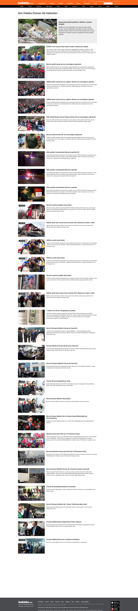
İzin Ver (81, 11)
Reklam (25, 606)
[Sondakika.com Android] (115, 605)
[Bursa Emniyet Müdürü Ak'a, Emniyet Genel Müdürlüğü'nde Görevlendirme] (31, 423)
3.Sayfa (116, 6)
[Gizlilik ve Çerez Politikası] (59, 610)
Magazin (67, 601)
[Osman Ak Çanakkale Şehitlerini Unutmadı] (31, 493)
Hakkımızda (20, 606)
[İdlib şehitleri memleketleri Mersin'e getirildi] (31, 176)
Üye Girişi (116, 3)
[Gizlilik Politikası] (49, 610)
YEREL (95, 3)
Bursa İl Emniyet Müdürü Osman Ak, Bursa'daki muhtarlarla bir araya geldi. (66, 542)
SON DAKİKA (41, 3)
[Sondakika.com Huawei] (115, 609)
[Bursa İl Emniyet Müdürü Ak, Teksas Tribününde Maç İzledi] (31, 511)
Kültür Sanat (49, 6)
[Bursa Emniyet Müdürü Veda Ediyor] (31, 405)
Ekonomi (57, 601)
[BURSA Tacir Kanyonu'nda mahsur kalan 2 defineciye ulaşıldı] (31, 53)
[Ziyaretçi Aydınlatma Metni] (91, 610)
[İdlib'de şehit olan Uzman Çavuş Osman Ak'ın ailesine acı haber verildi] (31, 229)
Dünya (52, 601)
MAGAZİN (87, 3)
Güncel (47, 601)
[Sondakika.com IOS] (115, 602)
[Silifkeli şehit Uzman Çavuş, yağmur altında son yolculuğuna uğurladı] (31, 88)
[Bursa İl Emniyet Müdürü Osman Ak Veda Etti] (31, 335)
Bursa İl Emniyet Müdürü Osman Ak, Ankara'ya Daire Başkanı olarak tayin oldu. (67, 401)
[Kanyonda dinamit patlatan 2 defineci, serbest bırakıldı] (37, 31)
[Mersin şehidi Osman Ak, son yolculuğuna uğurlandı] (31, 141)
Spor (62, 601)
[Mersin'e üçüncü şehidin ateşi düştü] (31, 211)
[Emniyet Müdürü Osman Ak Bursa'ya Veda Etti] (31, 352)
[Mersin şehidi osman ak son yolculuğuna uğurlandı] (31, 71)
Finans (30, 6)
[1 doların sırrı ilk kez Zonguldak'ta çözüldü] (31, 317)
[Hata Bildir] (100, 610)
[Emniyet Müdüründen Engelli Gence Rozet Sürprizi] (31, 528)
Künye (32, 606)
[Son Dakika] (25, 3)
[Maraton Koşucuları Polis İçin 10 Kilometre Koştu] (31, 440)
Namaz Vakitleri (85, 601)
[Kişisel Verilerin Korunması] (79, 610)
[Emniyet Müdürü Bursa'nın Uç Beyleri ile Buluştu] (31, 546)
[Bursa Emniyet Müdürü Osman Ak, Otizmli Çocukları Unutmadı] (31, 475)
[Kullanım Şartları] (41, 610)
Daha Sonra (72, 11)
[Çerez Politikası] (69, 610)
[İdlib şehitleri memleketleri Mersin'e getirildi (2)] (31, 159)
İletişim (28, 606)
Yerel (72, 601)
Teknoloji (39, 6)
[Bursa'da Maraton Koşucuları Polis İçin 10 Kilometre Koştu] (31, 458)
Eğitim (108, 6)
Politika (21, 6)
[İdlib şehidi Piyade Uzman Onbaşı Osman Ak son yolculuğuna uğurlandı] (31, 123)
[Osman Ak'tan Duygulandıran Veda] (31, 387)
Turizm (100, 6)
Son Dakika (40, 601)
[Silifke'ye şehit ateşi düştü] (31, 247)
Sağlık (91, 6)
